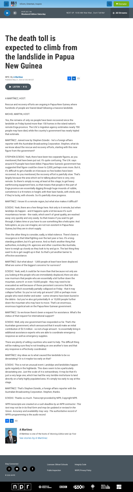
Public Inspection (54, 470)
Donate (122, 4)
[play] (7, 13)
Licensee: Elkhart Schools (57, 465)
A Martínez (18, 77)
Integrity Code (80, 465)
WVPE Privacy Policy (83, 470)
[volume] (15, 13)
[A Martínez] (11, 436)
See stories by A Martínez (33, 437)
